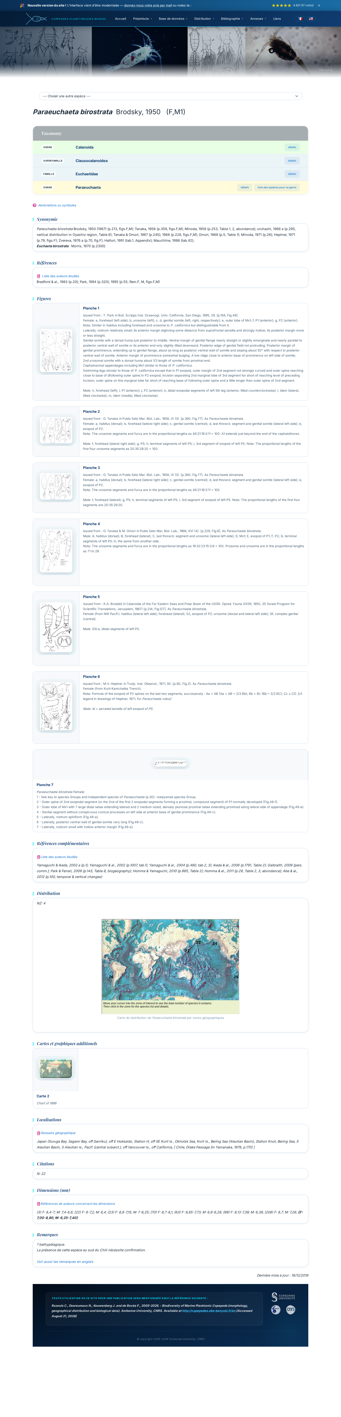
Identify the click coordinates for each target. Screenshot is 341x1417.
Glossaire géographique (57, 1133)
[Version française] (300, 18)
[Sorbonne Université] (283, 1297)
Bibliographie (230, 18)
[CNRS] (290, 1309)
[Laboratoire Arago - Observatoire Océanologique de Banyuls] (275, 1309)
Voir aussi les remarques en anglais (65, 1262)
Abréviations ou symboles (57, 205)
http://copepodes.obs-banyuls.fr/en (208, 1311)
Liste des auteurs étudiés (60, 276)
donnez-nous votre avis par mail (148, 5)
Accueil (120, 18)
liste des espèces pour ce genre (277, 187)
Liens (277, 18)
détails (292, 147)
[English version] (311, 18)
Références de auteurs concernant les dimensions (77, 1204)
